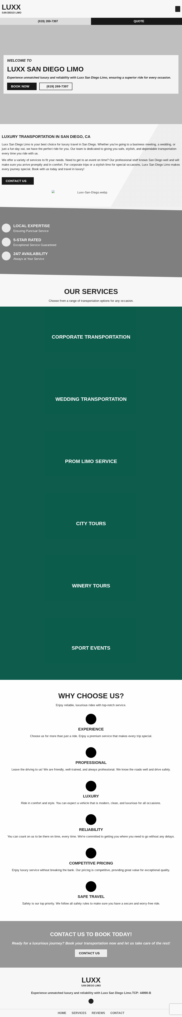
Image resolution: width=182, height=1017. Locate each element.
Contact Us (91, 347)
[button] (177, 9)
